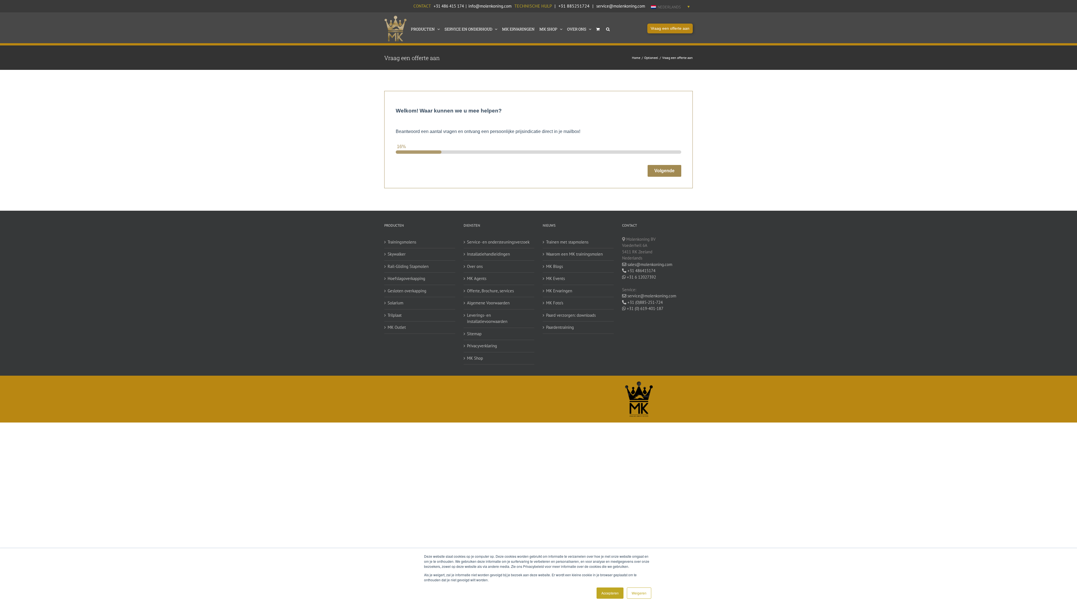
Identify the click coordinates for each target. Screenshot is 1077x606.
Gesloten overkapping (407, 290)
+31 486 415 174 (449, 6)
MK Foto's (554, 303)
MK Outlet (397, 327)
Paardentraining (560, 327)
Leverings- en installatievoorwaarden (487, 318)
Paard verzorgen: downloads (571, 315)
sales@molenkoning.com (649, 264)
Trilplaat (395, 315)
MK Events (555, 278)
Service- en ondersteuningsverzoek (498, 242)
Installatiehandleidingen (488, 254)
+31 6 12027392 (641, 277)
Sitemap (474, 333)
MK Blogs (554, 266)
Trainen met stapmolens (567, 242)
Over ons (475, 266)
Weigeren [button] (639, 593)
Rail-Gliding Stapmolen (408, 266)
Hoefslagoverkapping (406, 278)
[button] (608, 28)
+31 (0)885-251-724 (644, 302)
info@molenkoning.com (490, 6)
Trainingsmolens (402, 242)
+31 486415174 (640, 270)
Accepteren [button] (610, 593)
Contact (422, 6)
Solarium (395, 303)
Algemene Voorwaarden (488, 303)
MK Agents (476, 278)
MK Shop (475, 358)
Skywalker (397, 254)
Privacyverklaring (482, 345)
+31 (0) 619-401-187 (644, 308)
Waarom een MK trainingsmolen (574, 254)
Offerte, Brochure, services (490, 290)
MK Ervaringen (559, 290)
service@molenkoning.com (620, 6)
